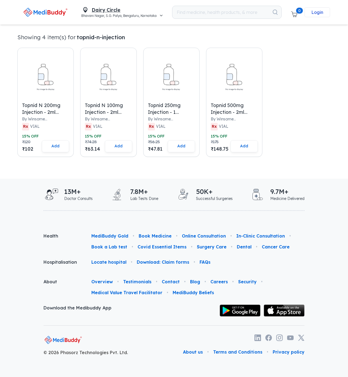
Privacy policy (288, 352)
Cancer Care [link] (276, 247)
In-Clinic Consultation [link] (260, 236)
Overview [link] (102, 281)
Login (317, 12)
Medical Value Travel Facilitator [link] (126, 292)
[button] (294, 12)
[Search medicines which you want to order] (275, 12)
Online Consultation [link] (204, 236)
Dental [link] (244, 247)
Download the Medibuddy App (77, 308)
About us (193, 352)
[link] (45, 12)
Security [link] (247, 281)
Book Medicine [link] (155, 236)
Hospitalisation (60, 262)
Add (55, 146)
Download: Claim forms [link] (163, 262)
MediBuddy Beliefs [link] (193, 292)
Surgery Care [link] (211, 247)
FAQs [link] (205, 262)
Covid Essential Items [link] (162, 247)
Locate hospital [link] (108, 262)
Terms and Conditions (237, 352)
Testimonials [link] (137, 281)
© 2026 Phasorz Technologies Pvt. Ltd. (86, 352)
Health (51, 236)
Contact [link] (171, 281)
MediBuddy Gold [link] (109, 236)
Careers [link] (219, 281)
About (50, 281)
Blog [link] (195, 281)
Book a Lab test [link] (109, 247)
